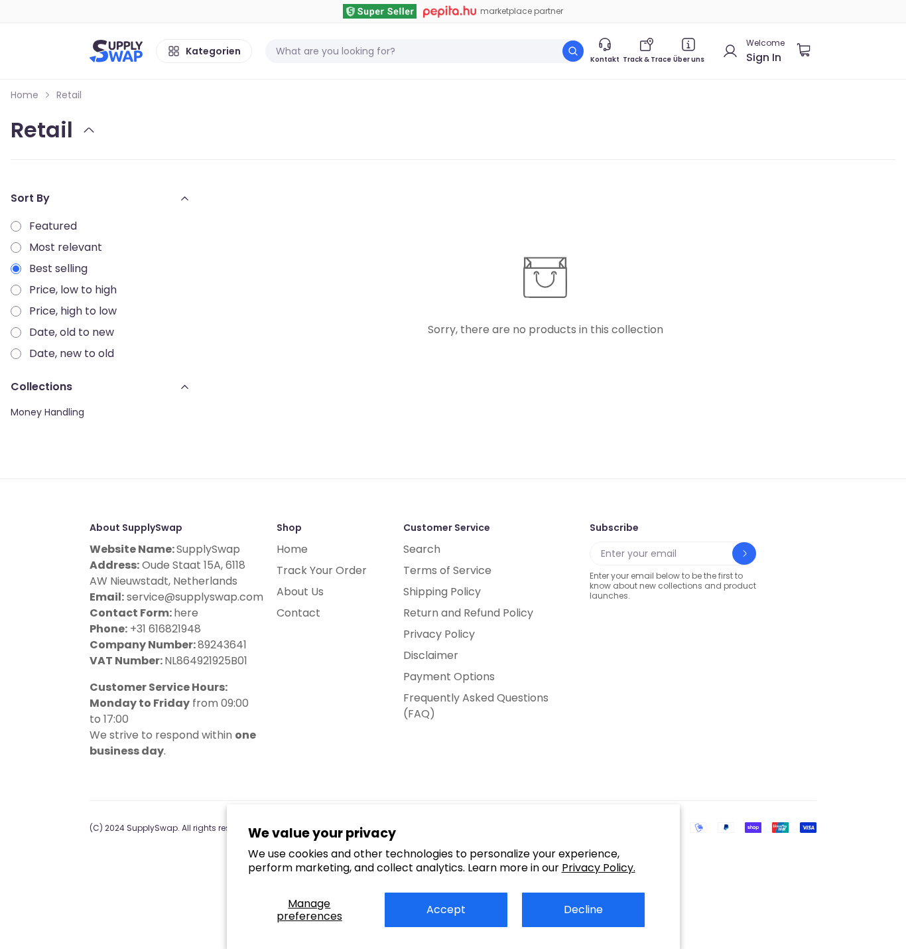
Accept (446, 909)
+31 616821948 (165, 628)
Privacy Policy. (598, 867)
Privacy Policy (439, 634)
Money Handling (47, 412)
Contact (298, 612)
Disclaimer (430, 655)
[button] (808, 51)
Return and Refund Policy (468, 612)
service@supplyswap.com (195, 597)
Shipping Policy (442, 591)
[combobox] (424, 51)
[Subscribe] (744, 553)
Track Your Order (322, 570)
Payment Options (449, 676)
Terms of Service (447, 570)
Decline (583, 909)
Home (24, 95)
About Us (300, 591)
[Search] (573, 51)
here (186, 612)
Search (421, 549)
